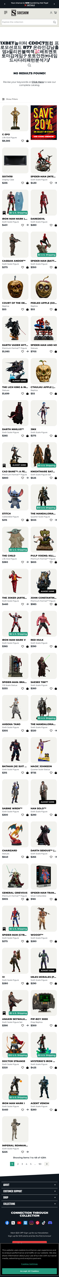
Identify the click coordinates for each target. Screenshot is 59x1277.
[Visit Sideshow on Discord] (50, 1222)
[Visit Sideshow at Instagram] (31, 1223)
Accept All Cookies (29, 1271)
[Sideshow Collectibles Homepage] (20, 12)
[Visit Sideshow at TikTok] (44, 1223)
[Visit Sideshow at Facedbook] (7, 1223)
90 (40, 1164)
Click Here (38, 82)
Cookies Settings (29, 1264)
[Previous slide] (4, 4)
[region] (29, 1259)
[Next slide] (54, 4)
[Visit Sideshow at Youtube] (19, 1223)
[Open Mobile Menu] (5, 12)
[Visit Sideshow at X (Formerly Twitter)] (13, 1223)
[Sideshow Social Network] (25, 1223)
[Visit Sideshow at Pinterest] (38, 1223)
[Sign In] (51, 12)
